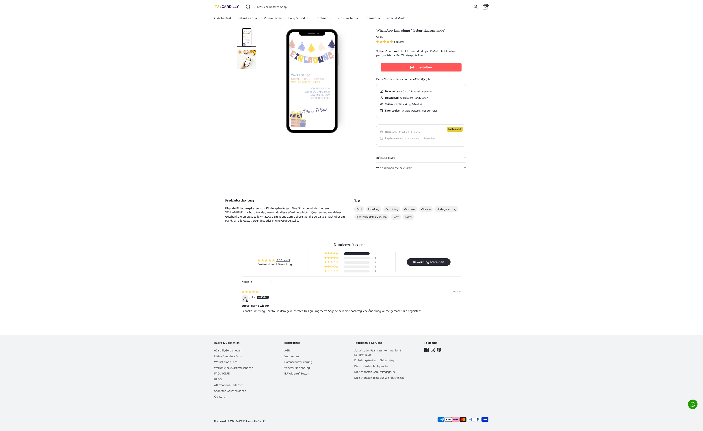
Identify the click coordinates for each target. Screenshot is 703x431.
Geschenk (409, 209)
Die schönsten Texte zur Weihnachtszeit (379, 377)
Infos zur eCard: (386, 157)
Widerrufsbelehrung (297, 368)
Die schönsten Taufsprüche (371, 366)
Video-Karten (273, 18)
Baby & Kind (297, 18)
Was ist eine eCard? (226, 362)
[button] (385, 42)
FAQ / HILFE (222, 373)
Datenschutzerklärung (298, 362)
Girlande (426, 209)
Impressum (291, 356)
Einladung (373, 209)
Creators (219, 396)
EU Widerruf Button (296, 373)
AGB (287, 350)
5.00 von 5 (283, 260)
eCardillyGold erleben (227, 350)
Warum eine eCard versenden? (233, 368)
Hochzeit (321, 18)
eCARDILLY (240, 421)
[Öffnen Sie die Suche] (248, 6)
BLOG (218, 379)
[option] (312, 82)
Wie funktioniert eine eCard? (394, 168)
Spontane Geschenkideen (230, 391)
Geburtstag (245, 18)
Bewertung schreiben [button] (428, 262)
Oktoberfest (222, 18)
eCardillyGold (396, 18)
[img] (250, 292)
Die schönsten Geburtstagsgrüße (375, 372)
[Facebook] (426, 350)
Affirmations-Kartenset (228, 385)
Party (396, 217)
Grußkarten (346, 18)
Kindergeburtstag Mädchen (371, 217)
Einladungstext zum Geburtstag (374, 360)
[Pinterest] (439, 350)
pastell (408, 217)
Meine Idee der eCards (228, 356)
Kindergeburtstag (446, 209)
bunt (359, 209)
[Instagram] (433, 350)
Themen (371, 18)
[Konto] (475, 7)
